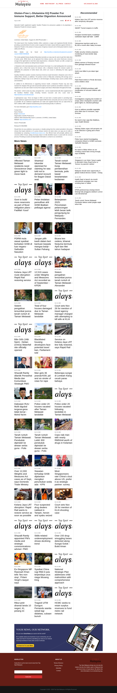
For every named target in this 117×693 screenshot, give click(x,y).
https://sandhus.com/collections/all (24, 94)
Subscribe (28, 676)
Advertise (58, 668)
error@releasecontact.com (37, 133)
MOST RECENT (50, 3)
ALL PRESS (59, 3)
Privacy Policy (59, 665)
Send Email (21, 114)
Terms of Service (58, 663)
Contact (58, 670)
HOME (42, 3)
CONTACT (67, 3)
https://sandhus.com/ (35, 106)
